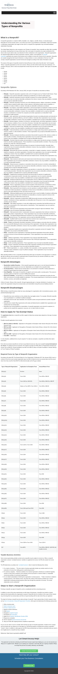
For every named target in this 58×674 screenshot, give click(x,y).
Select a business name (9, 606)
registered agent (14, 612)
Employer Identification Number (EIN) (19, 616)
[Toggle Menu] (54, 12)
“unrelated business (23, 565)
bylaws (8, 611)
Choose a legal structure (10, 607)
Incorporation (14, 614)
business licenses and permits (18, 619)
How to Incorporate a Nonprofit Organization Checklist (17, 601)
